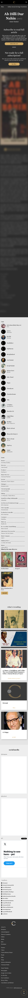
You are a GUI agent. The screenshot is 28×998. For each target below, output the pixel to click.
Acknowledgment (5, 932)
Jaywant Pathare (5, 491)
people (14, 737)
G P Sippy (6, 732)
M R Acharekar (4, 505)
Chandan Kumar (11, 394)
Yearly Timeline (5, 968)
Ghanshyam (10, 388)
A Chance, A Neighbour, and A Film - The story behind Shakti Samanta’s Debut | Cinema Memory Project (14, 672)
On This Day (4, 975)
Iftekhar (9, 422)
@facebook (4, 796)
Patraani (5, 703)
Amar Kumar (14, 22)
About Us (3, 927)
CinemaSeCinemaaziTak (8, 885)
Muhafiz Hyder (5, 486)
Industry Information (6, 962)
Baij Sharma (10, 348)
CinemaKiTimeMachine (8, 900)
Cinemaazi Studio (5, 964)
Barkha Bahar (5, 568)
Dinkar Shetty (11, 495)
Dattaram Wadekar (5, 476)
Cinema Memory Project (7, 952)
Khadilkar (3, 519)
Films (2, 957)
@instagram (4, 754)
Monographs (4, 970)
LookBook (5, 913)
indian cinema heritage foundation (17, 7)
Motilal (9, 336)
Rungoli (17, 568)
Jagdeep (9, 445)
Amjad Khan (10, 416)
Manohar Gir (10, 411)
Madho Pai (3, 524)
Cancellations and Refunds (7, 982)
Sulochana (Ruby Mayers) (14, 325)
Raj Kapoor (4, 472)
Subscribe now (14, 43)
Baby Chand (10, 377)
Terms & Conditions (6, 934)
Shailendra (4, 481)
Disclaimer (3, 944)
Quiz (2, 941)
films (2, 7)
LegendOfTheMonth (7, 911)
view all (4, 593)
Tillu (8, 400)
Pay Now (14, 64)
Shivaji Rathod (11, 354)
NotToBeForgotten (7, 889)
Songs (2, 959)
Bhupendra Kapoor (12, 434)
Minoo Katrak (4, 528)
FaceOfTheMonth (7, 887)
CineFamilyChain (7, 909)
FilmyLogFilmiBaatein (8, 907)
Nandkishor (10, 343)
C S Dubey (9, 404)
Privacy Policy (4, 980)
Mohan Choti (10, 370)
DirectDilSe (5, 898)
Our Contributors (5, 978)
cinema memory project (14, 678)
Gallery (3, 936)
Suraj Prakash (10, 365)
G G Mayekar (4, 495)
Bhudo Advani (11, 428)
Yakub (8, 450)
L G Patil (3, 542)
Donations (3, 929)
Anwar (9, 331)
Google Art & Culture (6, 973)
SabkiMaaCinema (7, 894)
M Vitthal (8, 542)
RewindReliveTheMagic (8, 891)
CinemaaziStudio (6, 905)
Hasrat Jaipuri (10, 481)
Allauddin (3, 500)
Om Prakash (10, 360)
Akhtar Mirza (4, 547)
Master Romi (10, 439)
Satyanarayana (4, 509)
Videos (2, 950)
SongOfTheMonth (7, 902)
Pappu (8, 383)
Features (3, 947)
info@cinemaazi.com (18, 987)
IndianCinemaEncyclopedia (9, 896)
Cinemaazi (5, 883)
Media (2, 939)
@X (2, 838)
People (2, 955)
